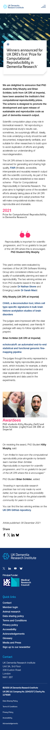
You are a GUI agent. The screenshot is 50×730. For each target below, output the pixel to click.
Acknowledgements (14, 634)
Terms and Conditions (15, 621)
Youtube (15, 568)
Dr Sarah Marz (29, 290)
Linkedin (9, 568)
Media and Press (12, 643)
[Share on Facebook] (4, 535)
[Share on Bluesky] (17, 535)
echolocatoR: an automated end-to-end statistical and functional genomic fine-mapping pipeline (25, 349)
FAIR (12, 168)
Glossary (7, 638)
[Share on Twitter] (8, 535)
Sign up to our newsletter (16, 647)
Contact (7, 603)
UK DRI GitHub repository (17, 510)
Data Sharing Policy (10, 701)
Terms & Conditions (10, 706)
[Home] (9, 44)
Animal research (11, 612)
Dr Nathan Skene (27, 287)
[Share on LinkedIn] (13, 535)
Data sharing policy (13, 616)
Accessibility (9, 629)
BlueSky (21, 568)
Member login (10, 607)
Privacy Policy (8, 712)
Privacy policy (10, 625)
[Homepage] (19, 561)
